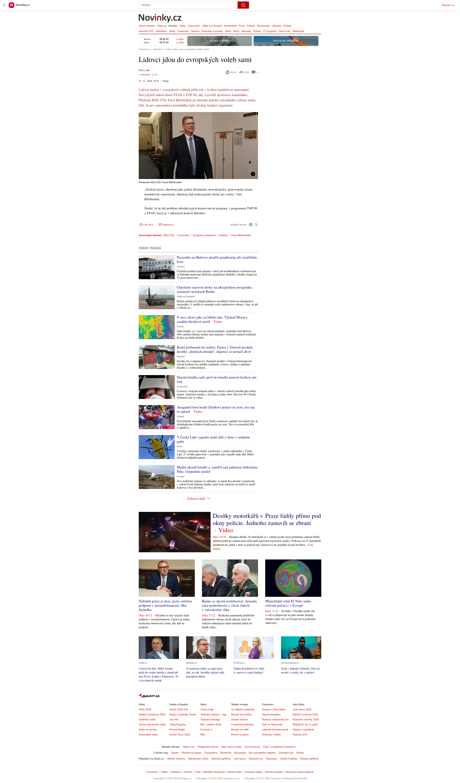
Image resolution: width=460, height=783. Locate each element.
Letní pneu (240, 758)
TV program (270, 31)
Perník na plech (240, 734)
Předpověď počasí (208, 746)
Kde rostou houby (231, 746)
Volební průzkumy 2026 (152, 714)
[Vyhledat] (243, 5)
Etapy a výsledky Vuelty (182, 714)
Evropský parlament (204, 235)
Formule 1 (206, 729)
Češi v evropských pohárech (279, 746)
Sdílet (246, 72)
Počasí (257, 31)
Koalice (223, 235)
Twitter (164, 771)
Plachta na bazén (191, 752)
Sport (228, 31)
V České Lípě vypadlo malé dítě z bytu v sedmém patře (213, 439)
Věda (172, 31)
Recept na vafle (240, 729)
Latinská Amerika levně (275, 729)
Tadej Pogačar (177, 724)
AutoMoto (161, 31)
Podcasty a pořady (212, 31)
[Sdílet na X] (256, 224)
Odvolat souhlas (274, 771)
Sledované (298, 31)
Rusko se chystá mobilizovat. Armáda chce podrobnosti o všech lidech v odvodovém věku (229, 605)
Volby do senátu (148, 729)
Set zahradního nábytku (262, 752)
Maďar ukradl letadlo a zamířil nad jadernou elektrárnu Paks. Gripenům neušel (217, 469)
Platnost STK (300, 734)
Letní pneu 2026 (302, 709)
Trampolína (210, 752)
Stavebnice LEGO (198, 758)
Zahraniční (194, 25)
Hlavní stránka (147, 25)
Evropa (180, 476)
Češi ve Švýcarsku (272, 724)
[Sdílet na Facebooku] (251, 224)
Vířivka (300, 752)
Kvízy (236, 31)
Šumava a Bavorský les (275, 719)
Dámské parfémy (221, 758)
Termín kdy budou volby (152, 724)
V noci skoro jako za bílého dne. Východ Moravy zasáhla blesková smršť (212, 319)
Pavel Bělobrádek (241, 235)
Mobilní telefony (176, 758)
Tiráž (198, 771)
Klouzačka (240, 752)
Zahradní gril (286, 752)
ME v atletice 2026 (210, 724)
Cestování (183, 31)
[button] (198, 145)
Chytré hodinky (288, 758)
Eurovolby (183, 235)
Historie (195, 31)
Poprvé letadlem (271, 714)
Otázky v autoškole (303, 729)
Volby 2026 (145, 709)
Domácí (173, 25)
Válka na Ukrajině (212, 25)
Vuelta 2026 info (178, 709)
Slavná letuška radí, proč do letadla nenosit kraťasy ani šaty (216, 379)
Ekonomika (263, 25)
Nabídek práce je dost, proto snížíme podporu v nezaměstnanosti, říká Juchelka (165, 605)
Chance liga (207, 709)
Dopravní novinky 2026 (306, 719)
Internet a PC (146, 31)
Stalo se (161, 25)
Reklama (176, 771)
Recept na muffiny (241, 714)
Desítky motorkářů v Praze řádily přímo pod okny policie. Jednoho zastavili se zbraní (267, 519)
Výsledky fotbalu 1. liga (213, 714)
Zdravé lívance (239, 719)
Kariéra (188, 771)
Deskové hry (256, 758)
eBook (233, 72)
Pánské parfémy (309, 758)
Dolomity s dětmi (271, 734)
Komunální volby (148, 734)
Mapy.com (189, 746)
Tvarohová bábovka (242, 724)
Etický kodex (235, 771)
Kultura (251, 25)
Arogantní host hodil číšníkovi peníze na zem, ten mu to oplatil (216, 409)
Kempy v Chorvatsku (274, 709)
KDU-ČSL (169, 235)
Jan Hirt (173, 719)
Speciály (246, 31)
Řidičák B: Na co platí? (305, 724)
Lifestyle (276, 25)
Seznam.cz (448, 5)
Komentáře (230, 25)
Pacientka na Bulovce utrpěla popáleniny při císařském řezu (217, 259)
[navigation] (4, 5)
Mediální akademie (214, 771)
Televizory (271, 758)
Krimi (242, 25)
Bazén (175, 752)
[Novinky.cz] (160, 18)
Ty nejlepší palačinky (243, 709)
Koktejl (287, 25)
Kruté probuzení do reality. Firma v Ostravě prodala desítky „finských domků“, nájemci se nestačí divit (215, 349)
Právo (142, 70)
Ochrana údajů (253, 771)
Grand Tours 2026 (179, 734)
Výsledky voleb (147, 719)
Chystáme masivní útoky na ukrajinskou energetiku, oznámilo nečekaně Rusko (214, 289)
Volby (183, 25)
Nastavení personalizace (300, 771)
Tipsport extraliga (210, 719)
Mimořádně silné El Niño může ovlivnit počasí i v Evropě (288, 603)
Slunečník (225, 752)
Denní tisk (284, 31)
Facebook (152, 771)
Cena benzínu (252, 746)
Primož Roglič (177, 729)
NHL (202, 734)
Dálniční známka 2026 (305, 714)
